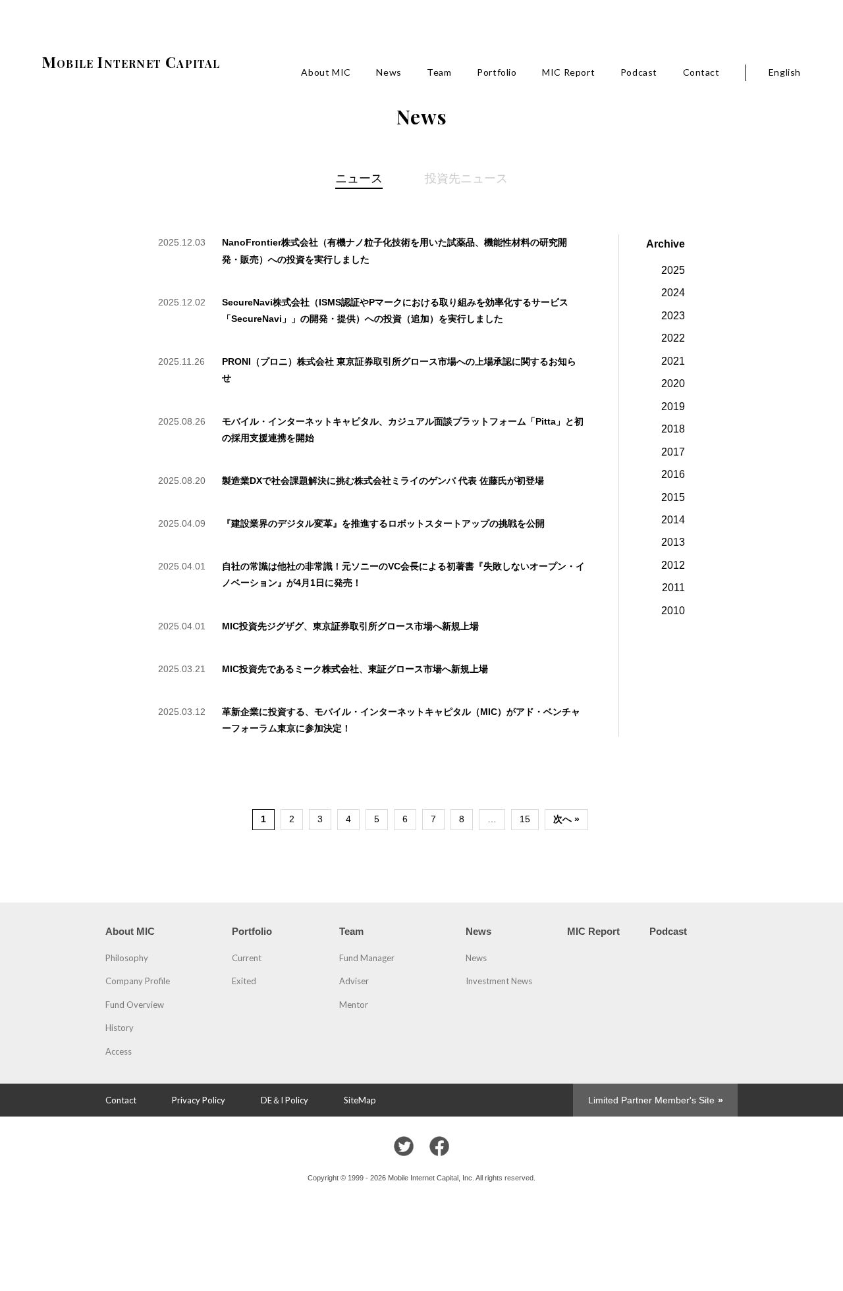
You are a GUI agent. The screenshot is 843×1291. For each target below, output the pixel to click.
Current (246, 958)
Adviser (354, 981)
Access (118, 1051)
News (388, 72)
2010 (673, 610)
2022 (673, 338)
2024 (673, 292)
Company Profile (137, 981)
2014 (673, 519)
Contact (701, 72)
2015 (673, 497)
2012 (673, 565)
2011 (673, 587)
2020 (673, 383)
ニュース (359, 178)
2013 (673, 542)
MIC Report (568, 72)
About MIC (325, 72)
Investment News (499, 981)
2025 (673, 270)
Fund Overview (134, 1004)
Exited (244, 981)
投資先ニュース (466, 178)
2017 (673, 452)
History (119, 1027)
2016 (673, 474)
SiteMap (360, 1100)
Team (439, 72)
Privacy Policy (198, 1100)
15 (525, 819)
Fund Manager (366, 958)
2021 (673, 361)
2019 (673, 406)
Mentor (353, 1004)
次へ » (566, 819)
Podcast (638, 72)
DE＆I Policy (284, 1100)
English (785, 72)
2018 (673, 429)
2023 (673, 315)
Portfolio (496, 72)
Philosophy (126, 958)
